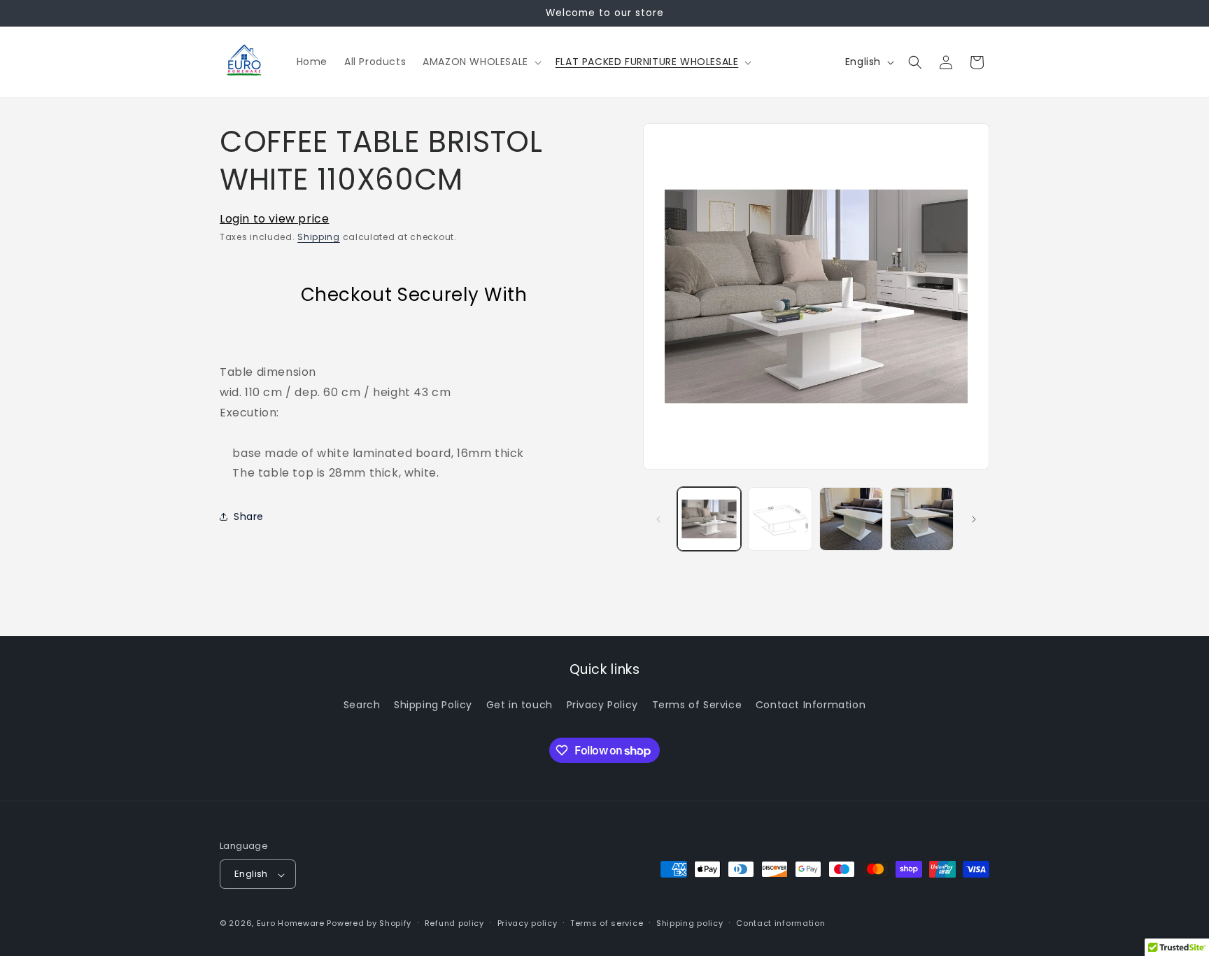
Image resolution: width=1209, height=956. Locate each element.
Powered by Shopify (369, 923)
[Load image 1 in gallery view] (709, 519)
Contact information (780, 923)
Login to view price (274, 219)
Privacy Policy (602, 704)
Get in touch (519, 704)
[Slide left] (658, 519)
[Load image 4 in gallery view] (922, 519)
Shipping (318, 237)
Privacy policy (527, 923)
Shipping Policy (433, 704)
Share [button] (249, 516)
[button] (480, 61)
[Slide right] (974, 519)
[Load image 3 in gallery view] (851, 519)
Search (362, 704)
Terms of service (606, 923)
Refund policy (454, 923)
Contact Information (810, 704)
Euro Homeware (291, 923)
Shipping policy (689, 923)
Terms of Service (697, 704)
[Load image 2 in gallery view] (780, 519)
